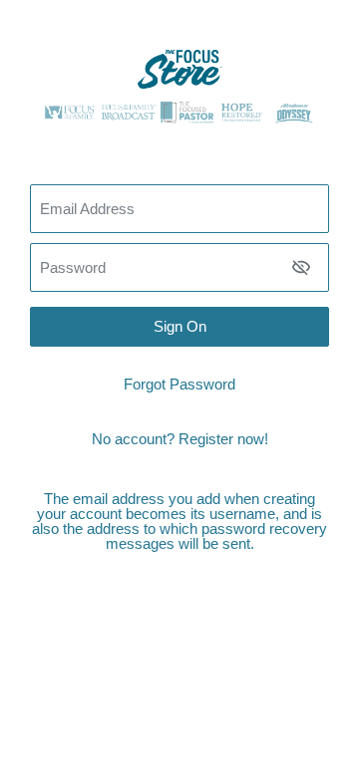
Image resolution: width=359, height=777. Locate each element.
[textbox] (179, 267)
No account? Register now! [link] (180, 438)
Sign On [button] (180, 326)
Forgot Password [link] (179, 384)
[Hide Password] (301, 267)
